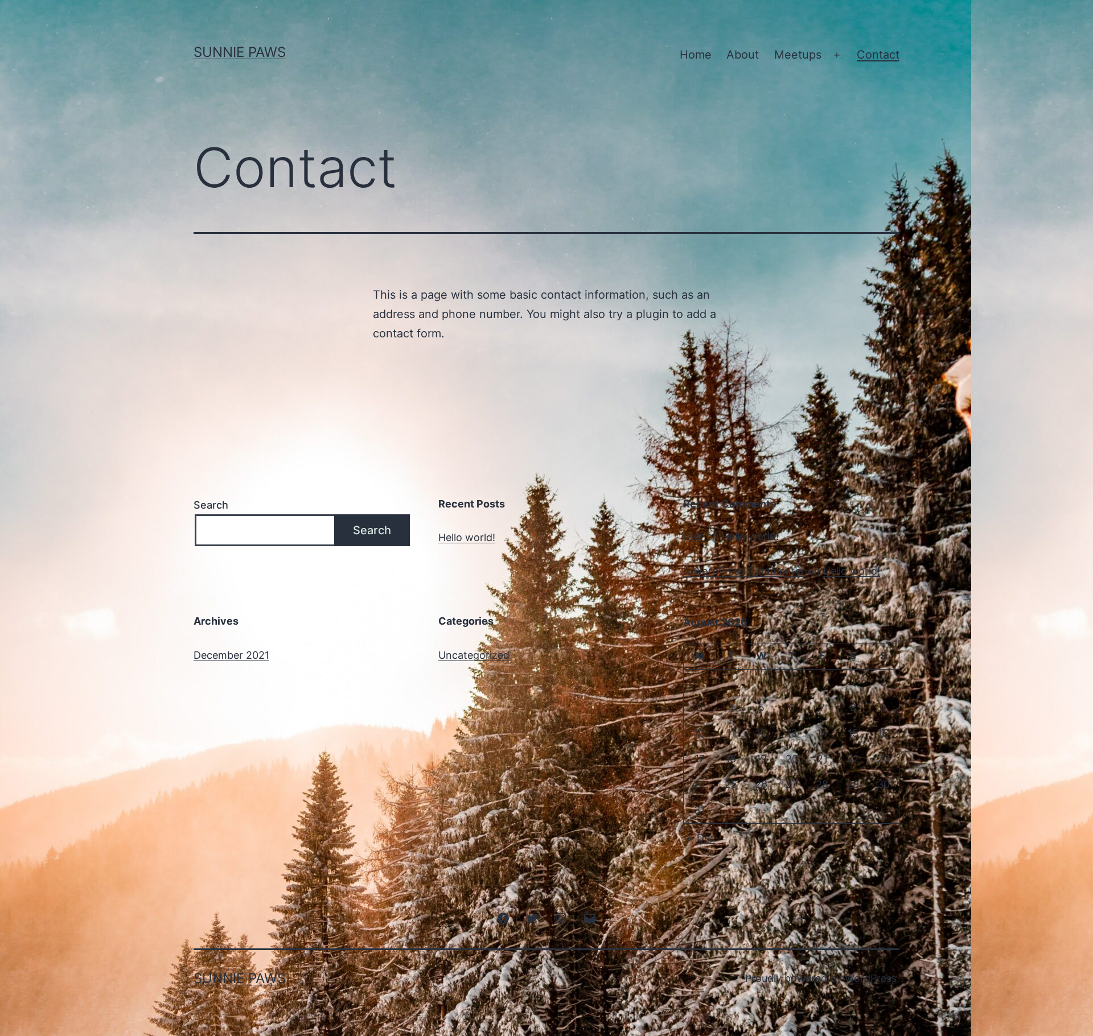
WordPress (871, 978)
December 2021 (231, 655)
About (742, 54)
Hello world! (466, 537)
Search (211, 505)
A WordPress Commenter (744, 571)
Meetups (797, 54)
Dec (706, 838)
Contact (878, 54)
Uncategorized (473, 655)
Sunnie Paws (240, 52)
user (693, 536)
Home (696, 54)
